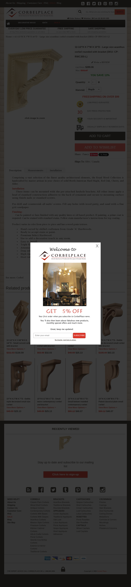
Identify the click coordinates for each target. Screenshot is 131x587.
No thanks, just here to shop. (65, 340)
